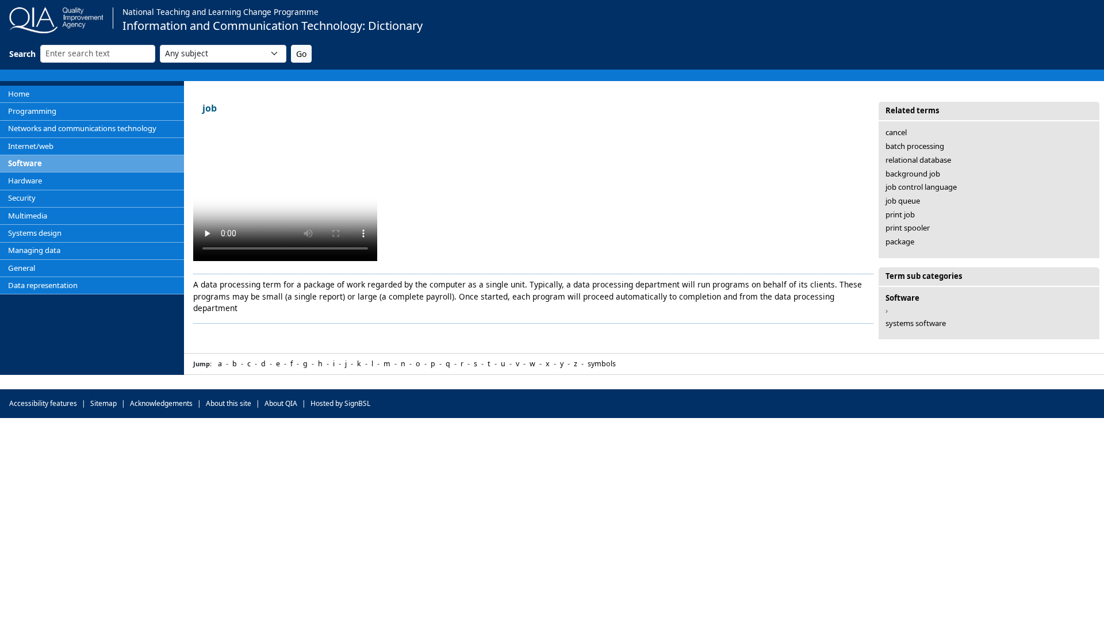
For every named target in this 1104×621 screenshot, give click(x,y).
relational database (918, 160)
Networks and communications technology (82, 128)
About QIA (280, 403)
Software (25, 163)
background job (912, 173)
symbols (602, 364)
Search (22, 53)
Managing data (34, 250)
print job (900, 214)
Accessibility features (43, 403)
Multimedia (27, 215)
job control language (921, 187)
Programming (32, 111)
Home (18, 94)
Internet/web (30, 146)
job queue (902, 200)
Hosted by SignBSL (340, 403)
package (899, 241)
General (21, 268)
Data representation (43, 285)
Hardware (25, 180)
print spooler (907, 228)
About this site (228, 403)
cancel (896, 132)
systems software (915, 323)
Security (22, 198)
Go (301, 53)
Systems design (35, 233)
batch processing (914, 146)
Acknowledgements (161, 403)
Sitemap (103, 403)
